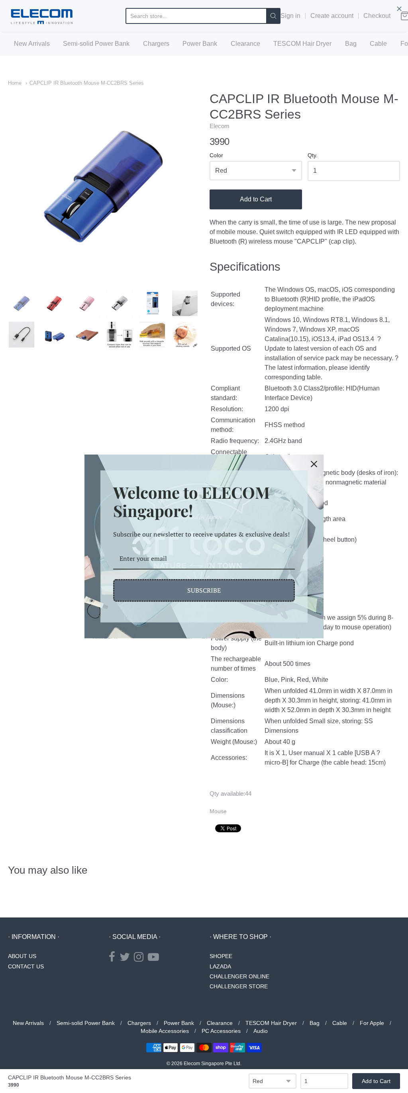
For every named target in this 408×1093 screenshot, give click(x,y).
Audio (260, 1031)
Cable (378, 43)
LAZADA (220, 966)
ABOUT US (22, 956)
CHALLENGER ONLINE (239, 976)
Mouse (218, 811)
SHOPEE (221, 956)
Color (216, 155)
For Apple (372, 1023)
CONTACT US (26, 966)
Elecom (220, 126)
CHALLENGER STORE (239, 986)
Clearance (245, 43)
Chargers (156, 43)
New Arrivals (32, 43)
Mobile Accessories (165, 1031)
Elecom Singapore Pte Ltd (212, 1063)
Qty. (313, 155)
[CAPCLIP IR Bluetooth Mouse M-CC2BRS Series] (21, 303)
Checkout (376, 15)
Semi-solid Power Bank (96, 43)
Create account (331, 15)
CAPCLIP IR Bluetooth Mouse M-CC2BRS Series (86, 83)
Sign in (290, 15)
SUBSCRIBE (204, 590)
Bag (351, 43)
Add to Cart (256, 199)
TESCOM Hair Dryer (302, 43)
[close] (399, 9)
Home (15, 83)
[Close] (314, 464)
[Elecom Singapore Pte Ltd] (42, 16)
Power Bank (199, 43)
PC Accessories (221, 1031)
